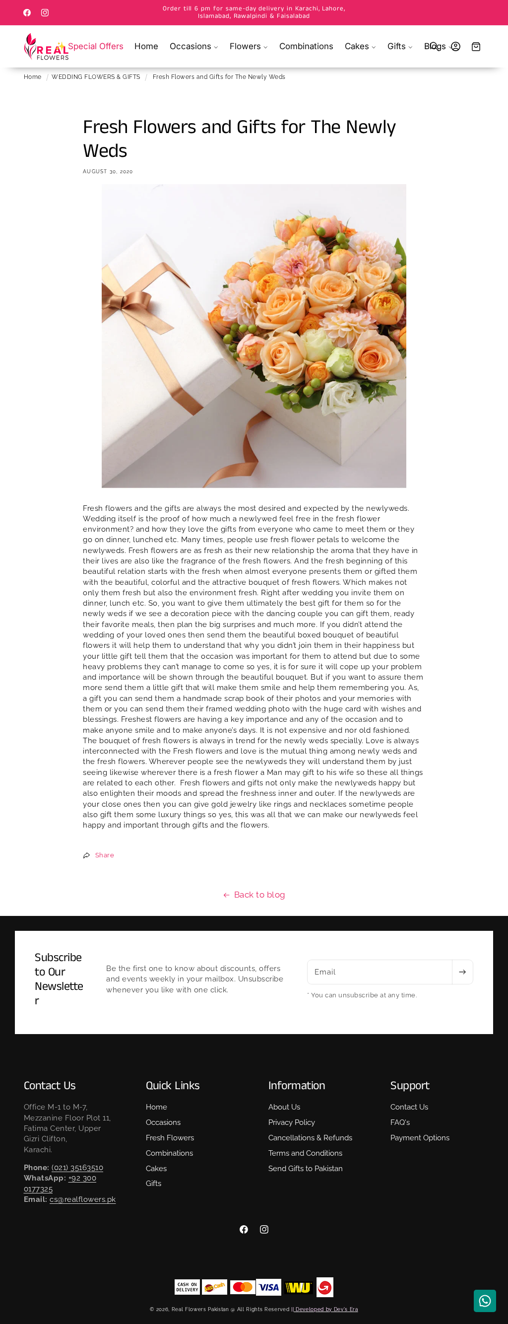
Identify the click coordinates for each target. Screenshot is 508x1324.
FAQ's (400, 1122)
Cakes (156, 1168)
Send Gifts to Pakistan (305, 1168)
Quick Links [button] (173, 1086)
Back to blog (260, 895)
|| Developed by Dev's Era (324, 1309)
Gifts (153, 1183)
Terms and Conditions (305, 1153)
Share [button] (104, 855)
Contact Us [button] (50, 1086)
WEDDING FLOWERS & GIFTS (96, 76)
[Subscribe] (462, 972)
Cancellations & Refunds (310, 1137)
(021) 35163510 (77, 1167)
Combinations (169, 1153)
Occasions (163, 1122)
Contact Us (409, 1107)
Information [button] (296, 1086)
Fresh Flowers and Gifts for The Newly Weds (219, 76)
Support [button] (410, 1086)
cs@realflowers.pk (83, 1199)
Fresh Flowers (170, 1137)
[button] (194, 46)
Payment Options (419, 1137)
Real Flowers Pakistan (200, 1309)
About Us (284, 1107)
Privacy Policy (291, 1122)
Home (33, 76)
